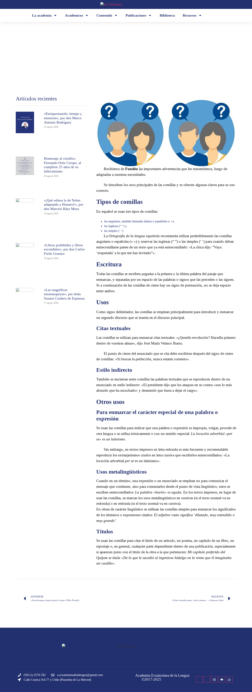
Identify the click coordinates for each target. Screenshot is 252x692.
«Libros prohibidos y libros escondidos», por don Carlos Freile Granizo (64, 249)
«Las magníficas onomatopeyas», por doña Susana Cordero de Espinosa (64, 294)
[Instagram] (214, 679)
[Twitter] (207, 679)
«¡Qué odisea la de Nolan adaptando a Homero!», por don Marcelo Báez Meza (63, 204)
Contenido (104, 15)
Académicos (74, 15)
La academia (42, 15)
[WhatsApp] (229, 679)
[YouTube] (222, 679)
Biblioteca (167, 15)
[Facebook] (199, 679)
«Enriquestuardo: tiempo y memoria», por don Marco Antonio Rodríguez (63, 118)
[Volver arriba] (243, 683)
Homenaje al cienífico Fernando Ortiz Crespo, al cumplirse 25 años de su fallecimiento (62, 164)
